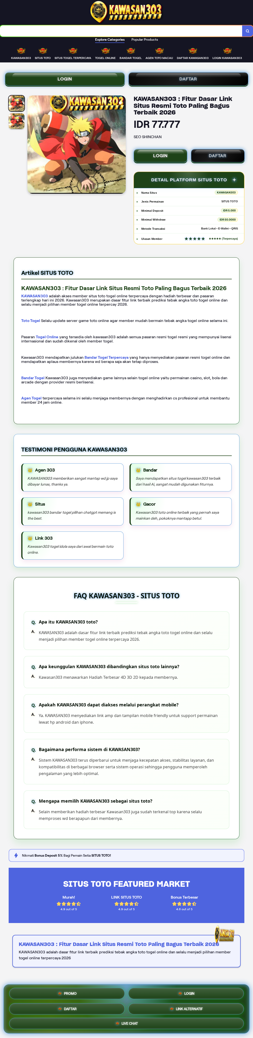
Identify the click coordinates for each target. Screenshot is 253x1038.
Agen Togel (31, 398)
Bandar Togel (32, 378)
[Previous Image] (31, 145)
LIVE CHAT (130, 1022)
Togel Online (47, 337)
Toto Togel (30, 321)
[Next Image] (122, 145)
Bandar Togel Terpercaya (106, 357)
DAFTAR (188, 78)
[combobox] (121, 31)
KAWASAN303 (34, 296)
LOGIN (65, 78)
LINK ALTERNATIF (189, 1007)
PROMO (70, 994)
